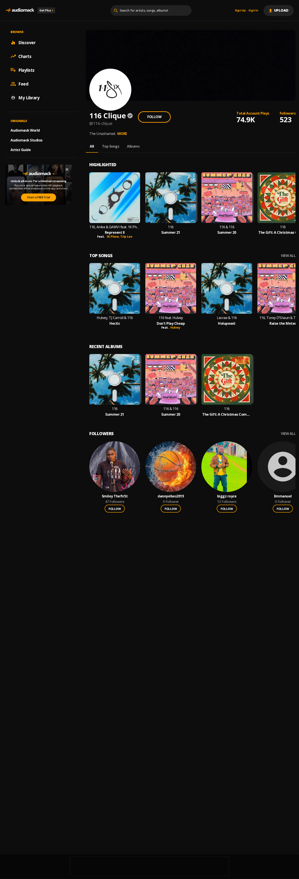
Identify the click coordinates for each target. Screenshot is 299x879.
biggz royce (227, 496)
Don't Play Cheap (171, 323)
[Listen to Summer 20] (226, 197)
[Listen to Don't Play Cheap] (170, 288)
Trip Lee (126, 236)
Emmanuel (283, 496)
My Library (28, 97)
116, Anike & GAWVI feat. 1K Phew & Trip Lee (114, 227)
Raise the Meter (282, 323)
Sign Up (240, 10)
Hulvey (175, 327)
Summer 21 (170, 232)
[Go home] (19, 10)
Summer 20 (226, 232)
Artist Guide (21, 149)
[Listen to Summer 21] (170, 197)
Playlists (26, 70)
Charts (24, 56)
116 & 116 (226, 227)
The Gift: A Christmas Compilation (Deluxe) (226, 414)
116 (171, 227)
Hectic (114, 323)
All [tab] (92, 146)
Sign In (253, 10)
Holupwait (227, 323)
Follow (154, 116)
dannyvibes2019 (171, 496)
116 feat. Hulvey (171, 318)
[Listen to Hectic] (114, 288)
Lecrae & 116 (227, 318)
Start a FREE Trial (38, 197)
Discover (26, 42)
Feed (23, 84)
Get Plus (46, 10)
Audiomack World (25, 130)
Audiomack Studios (26, 140)
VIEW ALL (288, 255)
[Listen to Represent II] (114, 197)
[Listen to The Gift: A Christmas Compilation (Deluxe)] (226, 379)
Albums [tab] (133, 146)
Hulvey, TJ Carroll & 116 (115, 318)
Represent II (115, 232)
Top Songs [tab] (110, 146)
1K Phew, (113, 236)
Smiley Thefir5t (115, 496)
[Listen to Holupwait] (226, 288)
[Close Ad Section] (67, 169)
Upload (281, 10)
